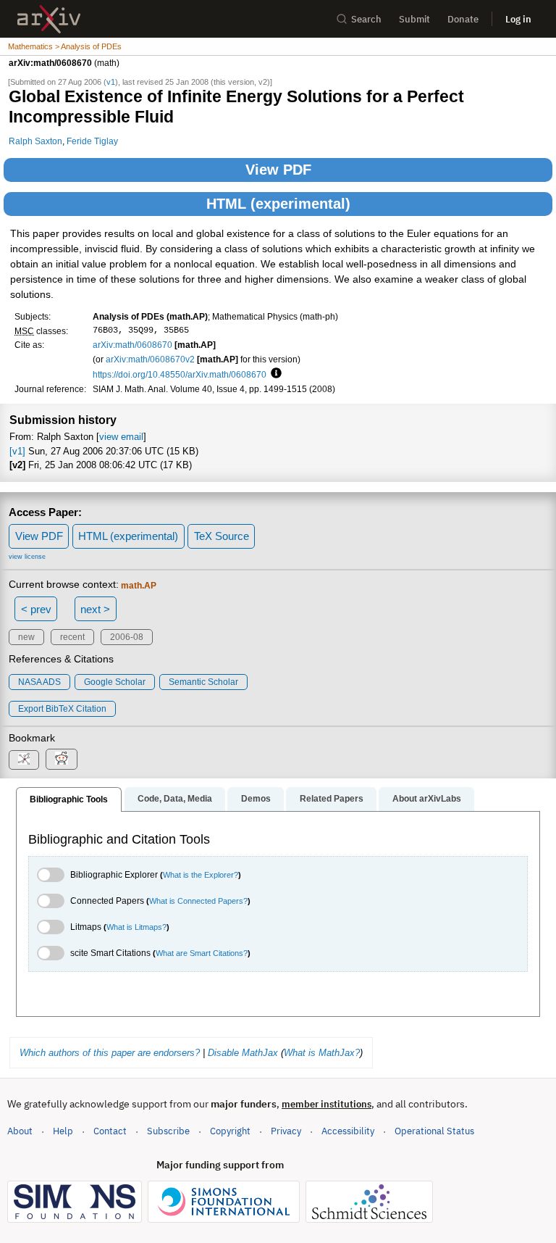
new (26, 637)
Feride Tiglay (92, 141)
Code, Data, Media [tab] (175, 799)
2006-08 (126, 637)
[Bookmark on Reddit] (61, 759)
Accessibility (347, 1131)
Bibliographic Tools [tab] (69, 799)
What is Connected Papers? (198, 901)
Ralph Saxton (35, 141)
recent (72, 637)
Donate (463, 19)
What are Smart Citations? (202, 953)
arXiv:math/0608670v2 (150, 359)
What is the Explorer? (200, 874)
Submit (414, 19)
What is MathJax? (322, 1052)
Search (366, 19)
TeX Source (221, 536)
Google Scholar (115, 682)
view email (121, 436)
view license (27, 556)
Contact (110, 1131)
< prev (36, 609)
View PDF (278, 170)
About (20, 1131)
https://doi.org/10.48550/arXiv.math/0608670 (179, 374)
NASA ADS (39, 682)
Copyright (230, 1131)
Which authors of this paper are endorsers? (110, 1052)
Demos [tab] (256, 799)
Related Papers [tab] (331, 799)
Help (63, 1131)
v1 (110, 82)
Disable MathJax (243, 1052)
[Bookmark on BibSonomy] (24, 760)
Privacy (286, 1131)
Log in (518, 19)
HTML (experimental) (278, 204)
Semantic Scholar (203, 682)
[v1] (17, 451)
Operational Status (434, 1130)
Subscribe (168, 1131)
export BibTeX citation (62, 709)
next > (95, 609)
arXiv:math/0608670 (132, 344)
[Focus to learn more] (274, 374)
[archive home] (48, 19)
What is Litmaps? (136, 927)
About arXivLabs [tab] (426, 799)
